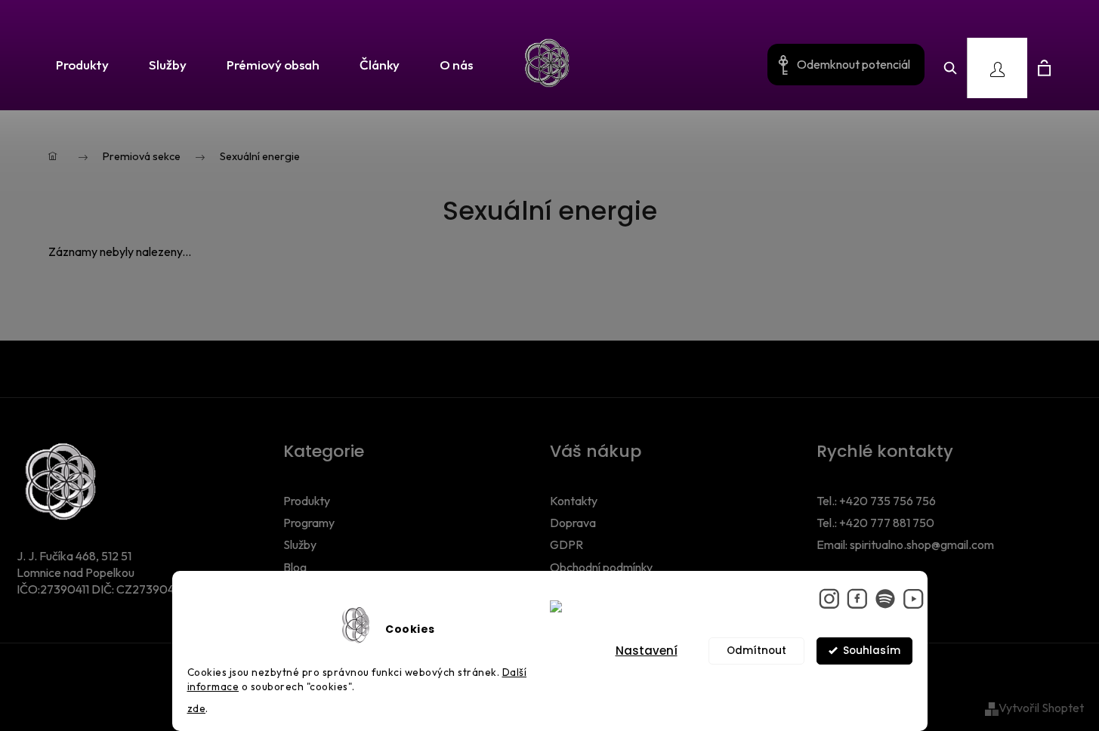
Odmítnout (756, 650)
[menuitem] (77, 65)
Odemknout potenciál (853, 64)
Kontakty (573, 500)
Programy (309, 522)
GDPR (566, 544)
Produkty (306, 500)
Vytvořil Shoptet (1041, 707)
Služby (299, 544)
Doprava (573, 522)
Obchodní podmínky (601, 567)
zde (196, 708)
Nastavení (647, 651)
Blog (295, 567)
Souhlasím (871, 650)
